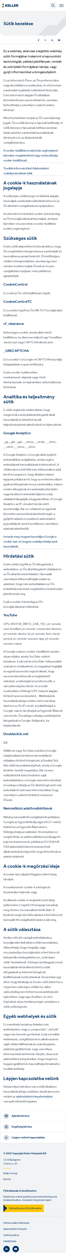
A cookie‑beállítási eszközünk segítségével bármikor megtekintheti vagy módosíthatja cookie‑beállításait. (30, 155)
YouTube (15, 1249)
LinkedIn (6, 1249)
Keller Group (10, 1173)
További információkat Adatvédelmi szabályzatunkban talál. (26, 171)
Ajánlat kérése (20, 1116)
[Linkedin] (52, 40)
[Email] (59, 40)
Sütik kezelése (11, 1235)
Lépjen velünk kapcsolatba (28, 1137)
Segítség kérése (22, 1126)
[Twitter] (45, 40)
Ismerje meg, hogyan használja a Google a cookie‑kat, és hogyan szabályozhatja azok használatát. (30, 541)
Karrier (7, 1179)
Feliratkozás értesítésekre (25, 1208)
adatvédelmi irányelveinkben (34, 1096)
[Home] (10, 5)
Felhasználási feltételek (16, 1223)
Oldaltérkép (9, 1241)
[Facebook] (38, 40)
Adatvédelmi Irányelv (15, 1229)
